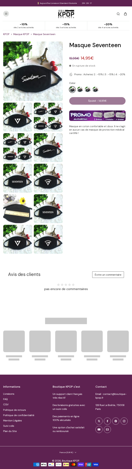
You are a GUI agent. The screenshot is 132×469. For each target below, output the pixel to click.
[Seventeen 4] (95, 90)
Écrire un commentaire (108, 274)
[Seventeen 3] (88, 90)
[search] (118, 13)
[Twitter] (99, 421)
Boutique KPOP (70, 460)
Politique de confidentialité (18, 415)
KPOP (6, 34)
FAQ (5, 399)
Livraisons (8, 394)
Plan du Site (10, 431)
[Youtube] (99, 429)
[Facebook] (107, 421)
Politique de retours (14, 410)
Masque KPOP (21, 34)
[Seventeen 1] (72, 90)
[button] (97, 101)
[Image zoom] (33, 71)
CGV (6, 404)
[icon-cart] (125, 13)
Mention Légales (12, 420)
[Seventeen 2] (80, 90)
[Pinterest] (115, 421)
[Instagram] (124, 421)
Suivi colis (8, 426)
